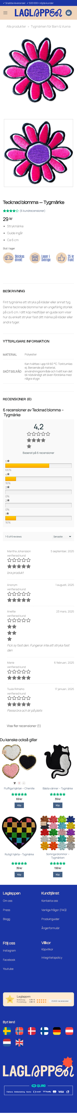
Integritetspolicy (51, 957)
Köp (19, 805)
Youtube (8, 969)
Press (6, 910)
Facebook (9, 960)
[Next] (18, 109)
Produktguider (50, 919)
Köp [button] (58, 805)
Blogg (6, 919)
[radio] (14, 783)
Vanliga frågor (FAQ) (54, 910)
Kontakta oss (49, 901)
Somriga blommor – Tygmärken (57, 856)
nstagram (10, 950)
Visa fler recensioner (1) (24, 726)
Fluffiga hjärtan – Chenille (19, 788)
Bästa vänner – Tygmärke (58, 788)
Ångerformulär (50, 928)
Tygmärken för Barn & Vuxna (50, 26)
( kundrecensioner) (32, 211)
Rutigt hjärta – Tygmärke (19, 854)
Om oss (7, 901)
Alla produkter (16, 26)
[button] (5, 13)
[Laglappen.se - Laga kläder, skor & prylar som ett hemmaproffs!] (38, 13)
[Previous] (7, 109)
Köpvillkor (47, 949)
